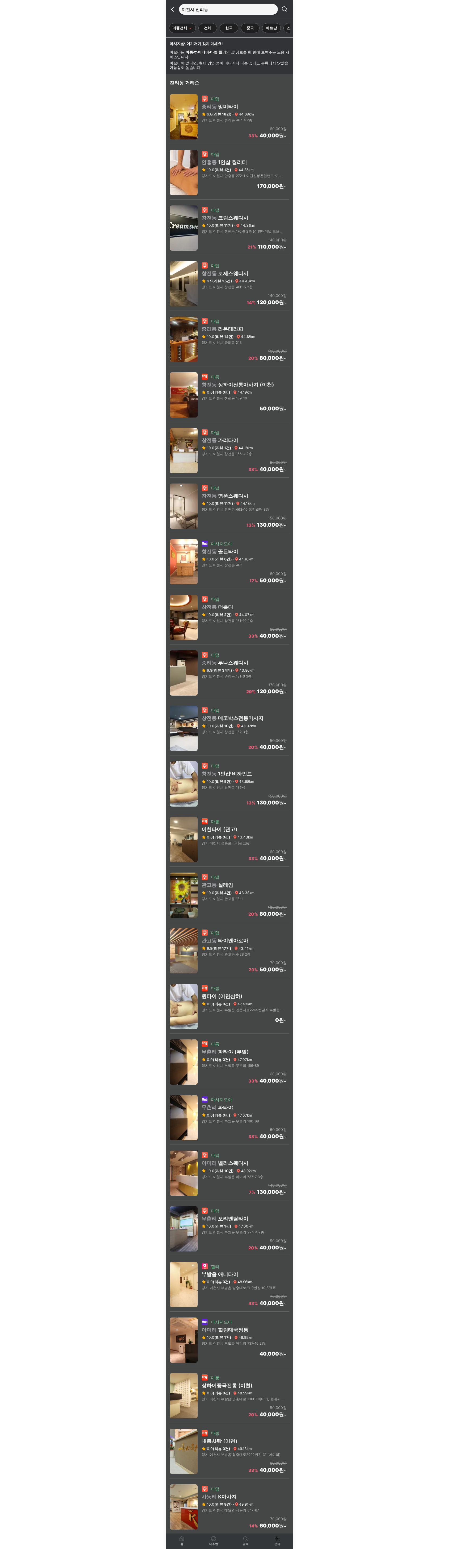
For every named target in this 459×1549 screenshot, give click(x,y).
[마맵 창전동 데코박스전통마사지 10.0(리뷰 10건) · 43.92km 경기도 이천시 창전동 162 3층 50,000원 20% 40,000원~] (229, 753)
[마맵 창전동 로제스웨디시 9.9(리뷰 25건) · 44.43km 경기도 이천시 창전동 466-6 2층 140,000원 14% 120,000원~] (229, 309)
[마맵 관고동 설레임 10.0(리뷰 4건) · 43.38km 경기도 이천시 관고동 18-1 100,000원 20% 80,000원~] (229, 920)
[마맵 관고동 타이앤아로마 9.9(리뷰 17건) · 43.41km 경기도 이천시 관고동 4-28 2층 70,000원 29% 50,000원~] (229, 976)
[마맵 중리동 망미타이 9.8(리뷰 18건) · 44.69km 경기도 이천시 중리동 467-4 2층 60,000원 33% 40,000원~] (229, 142)
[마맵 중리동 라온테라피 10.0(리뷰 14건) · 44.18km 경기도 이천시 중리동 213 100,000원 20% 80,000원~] (229, 364)
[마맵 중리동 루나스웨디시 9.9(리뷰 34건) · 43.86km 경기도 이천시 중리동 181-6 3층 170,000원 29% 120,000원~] (229, 698)
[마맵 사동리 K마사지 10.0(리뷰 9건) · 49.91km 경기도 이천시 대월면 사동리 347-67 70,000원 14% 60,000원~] (229, 1532)
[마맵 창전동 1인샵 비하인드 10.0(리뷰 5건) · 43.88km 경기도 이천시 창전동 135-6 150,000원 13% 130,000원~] (229, 809)
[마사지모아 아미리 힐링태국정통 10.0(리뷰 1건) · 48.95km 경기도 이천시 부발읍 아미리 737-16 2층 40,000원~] (229, 1365)
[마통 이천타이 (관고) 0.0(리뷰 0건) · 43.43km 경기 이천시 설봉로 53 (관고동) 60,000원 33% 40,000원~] (229, 865)
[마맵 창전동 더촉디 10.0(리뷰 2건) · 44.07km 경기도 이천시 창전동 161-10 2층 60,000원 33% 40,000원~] (229, 642)
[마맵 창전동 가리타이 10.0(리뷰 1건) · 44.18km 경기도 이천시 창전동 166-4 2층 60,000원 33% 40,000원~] (229, 476)
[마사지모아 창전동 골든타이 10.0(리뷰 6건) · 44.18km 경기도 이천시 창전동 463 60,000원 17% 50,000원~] (229, 587)
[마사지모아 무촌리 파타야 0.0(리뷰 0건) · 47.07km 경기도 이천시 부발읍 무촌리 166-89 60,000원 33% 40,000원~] (229, 1143)
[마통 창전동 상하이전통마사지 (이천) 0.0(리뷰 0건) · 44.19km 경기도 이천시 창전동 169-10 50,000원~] (229, 420)
